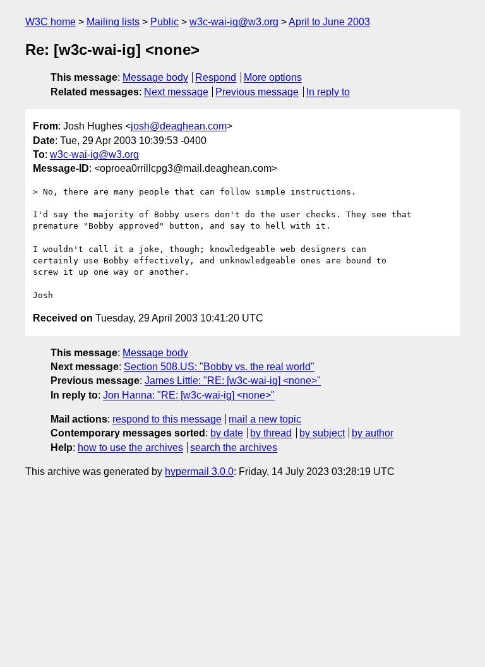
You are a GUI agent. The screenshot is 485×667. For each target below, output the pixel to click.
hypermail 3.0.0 (199, 471)
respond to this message (167, 419)
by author (372, 433)
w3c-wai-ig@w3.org (233, 21)
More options (273, 77)
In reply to (328, 92)
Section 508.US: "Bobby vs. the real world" (219, 366)
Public (164, 21)
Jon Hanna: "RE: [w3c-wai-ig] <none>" (189, 395)
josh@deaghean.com (179, 126)
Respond (215, 77)
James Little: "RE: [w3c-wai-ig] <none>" (233, 380)
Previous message (257, 92)
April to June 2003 (329, 21)
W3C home (50, 21)
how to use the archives (130, 447)
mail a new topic (265, 419)
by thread (271, 433)
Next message (176, 92)
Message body (155, 77)
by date (226, 433)
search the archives (233, 447)
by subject (322, 433)
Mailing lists (113, 21)
